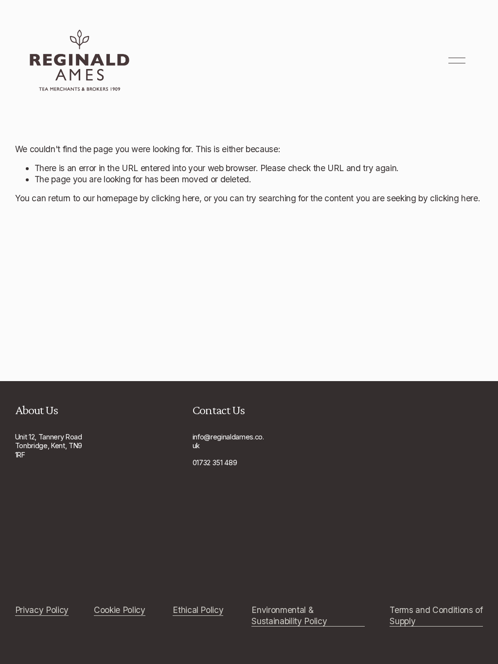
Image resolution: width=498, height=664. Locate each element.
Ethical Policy (198, 610)
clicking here (175, 198)
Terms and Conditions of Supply (436, 615)
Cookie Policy (119, 610)
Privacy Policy (42, 610)
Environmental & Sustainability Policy (289, 615)
